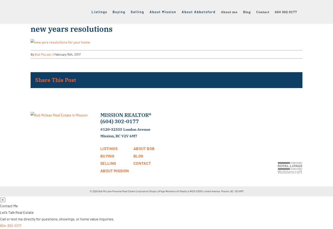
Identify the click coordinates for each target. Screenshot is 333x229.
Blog (138, 156)
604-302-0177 (11, 225)
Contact (142, 163)
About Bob (143, 148)
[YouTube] (290, 115)
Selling (108, 163)
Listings (109, 148)
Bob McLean (43, 54)
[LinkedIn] (283, 115)
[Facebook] (277, 115)
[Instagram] (296, 115)
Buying (107, 156)
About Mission (114, 170)
